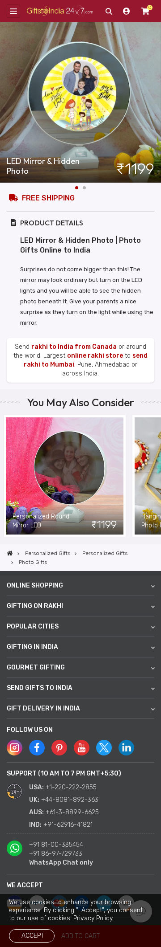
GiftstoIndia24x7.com (60, 11)
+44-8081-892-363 (69, 800)
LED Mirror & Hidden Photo (43, 166)
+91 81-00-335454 (56, 845)
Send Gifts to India (39, 688)
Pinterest (59, 747)
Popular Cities (33, 626)
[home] (10, 553)
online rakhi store (95, 355)
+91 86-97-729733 (55, 853)
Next (154, 102)
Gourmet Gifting (36, 667)
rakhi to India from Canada (74, 347)
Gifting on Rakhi (35, 606)
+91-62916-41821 (68, 825)
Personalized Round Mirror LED (41, 521)
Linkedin (126, 747)
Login (127, 11)
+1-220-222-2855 (71, 787)
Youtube (81, 747)
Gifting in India (32, 647)
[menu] (13, 11)
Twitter (104, 747)
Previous (6, 476)
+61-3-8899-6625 (72, 812)
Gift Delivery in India (43, 708)
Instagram (14, 747)
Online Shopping (35, 585)
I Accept (31, 935)
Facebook (37, 747)
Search (109, 11)
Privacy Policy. (93, 918)
